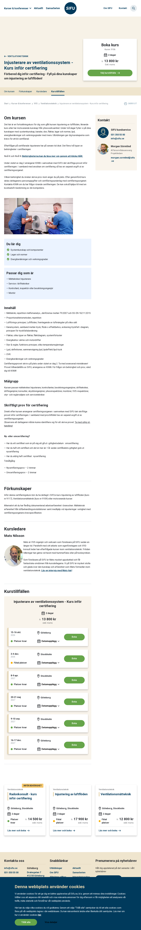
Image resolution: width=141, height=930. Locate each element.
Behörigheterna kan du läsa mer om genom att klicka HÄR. (52, 156)
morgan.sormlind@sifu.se (123, 159)
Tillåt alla (25, 922)
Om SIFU (107, 8)
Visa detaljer (51, 922)
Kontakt (123, 8)
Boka (74, 637)
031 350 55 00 (118, 134)
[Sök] (133, 8)
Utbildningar (56, 868)
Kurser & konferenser (16, 8)
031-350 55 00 (11, 872)
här (39, 915)
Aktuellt (38, 8)
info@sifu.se (117, 138)
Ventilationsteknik (18, 56)
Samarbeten (53, 8)
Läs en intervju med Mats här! (56, 570)
